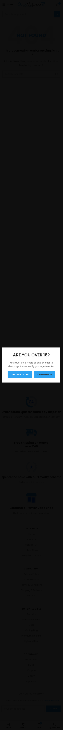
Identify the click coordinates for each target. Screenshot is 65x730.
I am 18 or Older (20, 374)
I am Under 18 (44, 374)
